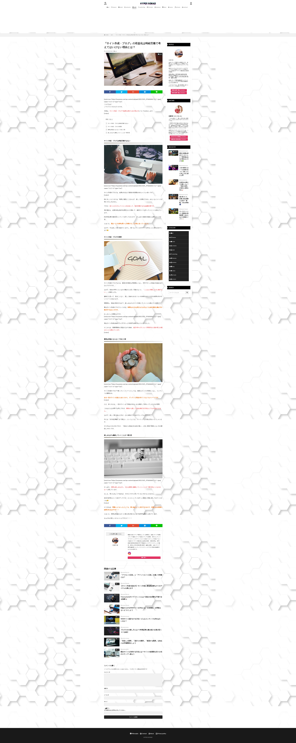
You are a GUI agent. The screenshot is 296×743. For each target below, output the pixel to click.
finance (114, 7)
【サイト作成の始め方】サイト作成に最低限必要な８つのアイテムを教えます (141, 587)
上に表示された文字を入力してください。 (115, 710)
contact (185, 7)
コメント (107, 672)
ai (108, 7)
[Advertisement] (148, 21)
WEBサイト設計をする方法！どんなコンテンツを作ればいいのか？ (141, 620)
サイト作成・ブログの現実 (114, 126)
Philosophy (134, 733)
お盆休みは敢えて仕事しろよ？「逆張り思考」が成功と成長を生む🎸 (184, 186)
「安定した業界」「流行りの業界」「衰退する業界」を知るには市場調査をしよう (141, 642)
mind (121, 7)
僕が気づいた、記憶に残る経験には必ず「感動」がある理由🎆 (184, 200)
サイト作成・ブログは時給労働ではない (117, 123)
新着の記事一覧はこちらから (178, 90)
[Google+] (133, 91)
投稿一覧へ (143, 557)
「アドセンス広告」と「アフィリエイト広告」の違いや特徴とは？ (141, 576)
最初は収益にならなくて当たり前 (115, 129)
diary (164, 7)
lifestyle (150, 7)
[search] (187, 292)
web (135, 7)
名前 (106, 688)
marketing (142, 7)
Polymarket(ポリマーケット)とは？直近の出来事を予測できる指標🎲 (141, 598)
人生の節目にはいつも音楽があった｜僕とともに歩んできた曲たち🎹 (184, 171)
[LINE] (156, 91)
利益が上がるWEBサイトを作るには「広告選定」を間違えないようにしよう (141, 609)
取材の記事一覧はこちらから (178, 92)
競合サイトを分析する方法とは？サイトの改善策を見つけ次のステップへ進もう (141, 653)
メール (106, 695)
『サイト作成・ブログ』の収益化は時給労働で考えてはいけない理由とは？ (132, 34)
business (158, 7)
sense (171, 7)
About (152, 733)
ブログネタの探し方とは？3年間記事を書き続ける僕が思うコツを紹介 (141, 631)
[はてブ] (145, 91)
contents (128, 7)
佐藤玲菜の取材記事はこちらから (178, 139)
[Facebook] (110, 91)
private (178, 7)
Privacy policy (161, 733)
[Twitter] (121, 91)
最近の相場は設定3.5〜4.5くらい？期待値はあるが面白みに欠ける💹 (184, 157)
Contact (144, 733)
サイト (106, 701)
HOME (106, 35)
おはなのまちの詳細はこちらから (178, 136)
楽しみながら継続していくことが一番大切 (118, 132)
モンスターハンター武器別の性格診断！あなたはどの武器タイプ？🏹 (184, 215)
